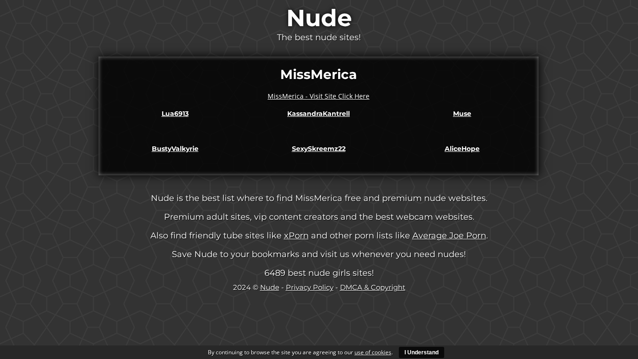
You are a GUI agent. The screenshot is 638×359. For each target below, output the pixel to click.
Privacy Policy (309, 287)
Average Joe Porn (449, 235)
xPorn (296, 235)
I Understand (421, 352)
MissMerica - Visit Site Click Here (318, 96)
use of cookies (372, 352)
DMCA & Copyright (372, 287)
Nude (319, 18)
